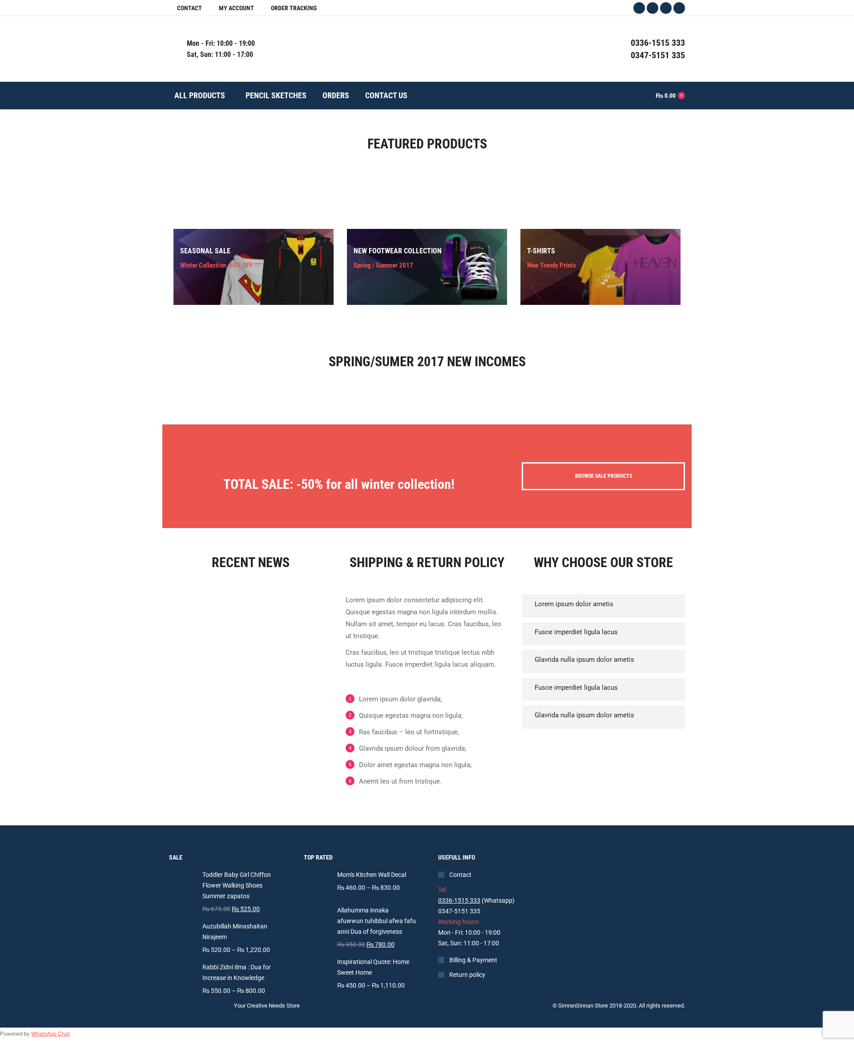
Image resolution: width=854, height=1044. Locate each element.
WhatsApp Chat (50, 1033)
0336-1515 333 (459, 900)
